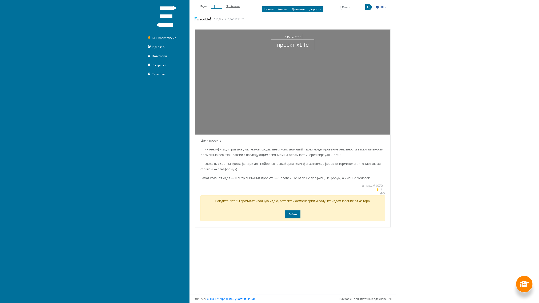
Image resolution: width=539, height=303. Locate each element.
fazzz (374, 185)
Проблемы (233, 6)
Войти (293, 214)
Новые (269, 9)
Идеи (203, 6)
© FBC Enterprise (218, 299)
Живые (282, 9)
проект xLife (293, 44)
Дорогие (315, 9)
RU (382, 7)
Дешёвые (298, 9)
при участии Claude (242, 299)
